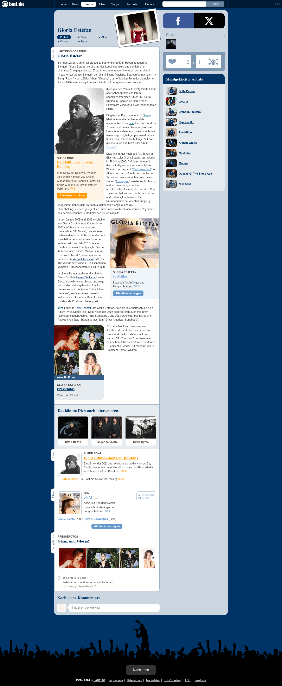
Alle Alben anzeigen (128, 293)
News (75, 4)
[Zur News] (79, 121)
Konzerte (132, 4)
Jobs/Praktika (172, 680)
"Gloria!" (111, 147)
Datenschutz (134, 680)
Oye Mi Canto (66, 518)
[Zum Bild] (66, 337)
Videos (64, 41)
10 (123, 479)
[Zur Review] (134, 243)
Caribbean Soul (142, 169)
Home (62, 4)
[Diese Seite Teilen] (178, 20)
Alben (102, 4)
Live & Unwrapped (96, 518)
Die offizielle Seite (74, 577)
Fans (177, 60)
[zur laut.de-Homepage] (16, 4)
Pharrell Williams (86, 277)
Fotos (84, 41)
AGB (188, 680)
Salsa (146, 115)
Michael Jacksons (83, 259)
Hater (198, 60)
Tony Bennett (83, 307)
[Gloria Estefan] (138, 45)
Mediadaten (153, 680)
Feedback (200, 680)
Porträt (64, 37)
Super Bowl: (70, 479)
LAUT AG (99, 680)
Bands (89, 4)
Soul (131, 123)
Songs (115, 4)
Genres (149, 4)
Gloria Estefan (74, 30)
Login (277, 3)
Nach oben (141, 670)
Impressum (116, 680)
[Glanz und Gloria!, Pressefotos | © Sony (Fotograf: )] (72, 558)
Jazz (60, 307)
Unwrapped (122, 181)
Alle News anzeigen (72, 195)
